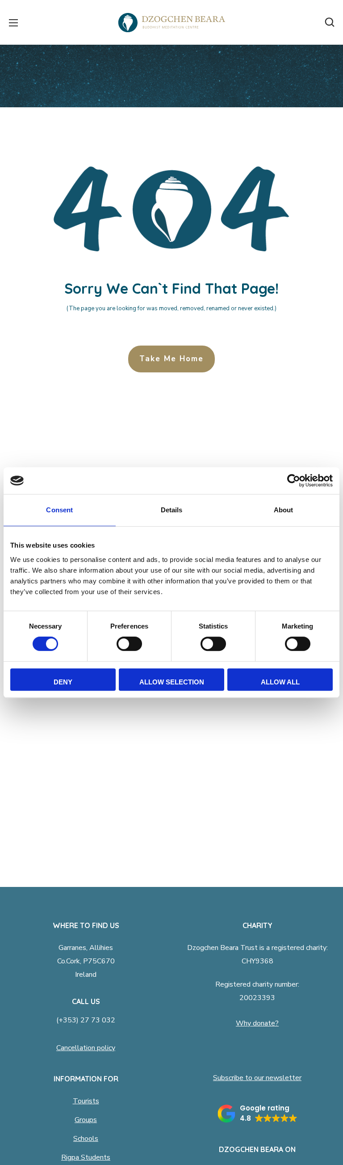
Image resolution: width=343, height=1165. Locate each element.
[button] (329, 22)
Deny (63, 682)
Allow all (280, 682)
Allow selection (171, 682)
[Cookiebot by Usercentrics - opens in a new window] (294, 480)
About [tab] (283, 510)
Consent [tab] (59, 510)
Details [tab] (172, 510)
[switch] (129, 644)
